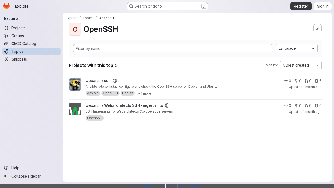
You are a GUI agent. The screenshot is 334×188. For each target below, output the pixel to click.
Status (171, 186)
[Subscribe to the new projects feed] (317, 28)
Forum (159, 186)
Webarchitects (141, 186)
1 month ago (312, 87)
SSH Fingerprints (192, 186)
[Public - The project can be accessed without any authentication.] (115, 81)
